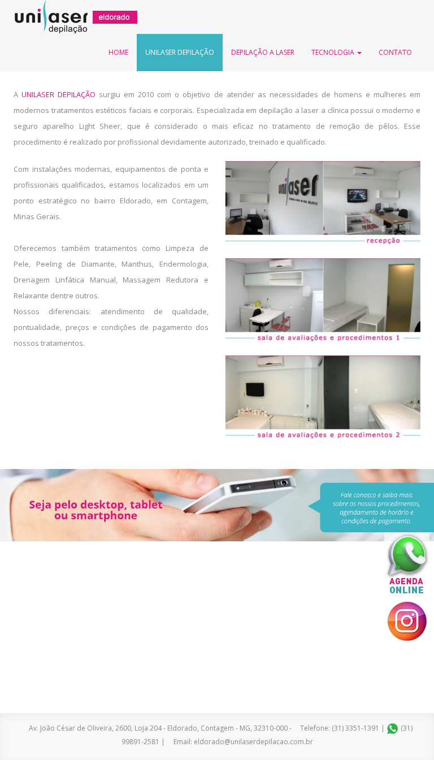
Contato (395, 52)
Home (118, 52)
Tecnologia (333, 52)
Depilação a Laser (262, 52)
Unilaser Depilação (179, 52)
